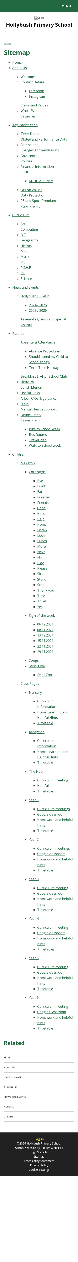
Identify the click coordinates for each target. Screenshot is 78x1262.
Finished (43, 497)
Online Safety (31, 415)
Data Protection (33, 195)
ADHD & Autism (41, 181)
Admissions (29, 144)
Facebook (36, 91)
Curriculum (21, 215)
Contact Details (32, 82)
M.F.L (24, 251)
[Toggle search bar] (8, 6)
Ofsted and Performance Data (44, 139)
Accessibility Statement (39, 1161)
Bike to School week (44, 429)
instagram (37, 96)
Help (41, 519)
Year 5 (34, 958)
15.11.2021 (45, 640)
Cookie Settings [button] (39, 1170)
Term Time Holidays (44, 367)
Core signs (37, 472)
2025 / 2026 (38, 310)
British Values (31, 190)
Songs (34, 660)
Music (25, 256)
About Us (19, 68)
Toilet (41, 601)
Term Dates (30, 133)
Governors (29, 155)
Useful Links (30, 393)
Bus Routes (38, 434)
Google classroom (51, 814)
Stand (41, 579)
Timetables (46, 949)
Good (41, 508)
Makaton (28, 463)
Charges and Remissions (40, 150)
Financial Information (37, 166)
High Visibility (39, 1152)
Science (26, 278)
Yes (40, 606)
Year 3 (34, 879)
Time (41, 595)
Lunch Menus (31, 387)
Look (41, 535)
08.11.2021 (45, 630)
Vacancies (28, 116)
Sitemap (39, 1156)
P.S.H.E (26, 267)
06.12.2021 (45, 624)
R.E (23, 273)
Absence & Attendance (38, 342)
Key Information (25, 125)
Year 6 (34, 997)
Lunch (42, 541)
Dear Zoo (44, 674)
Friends (43, 502)
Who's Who (29, 110)
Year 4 (34, 918)
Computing (29, 229)
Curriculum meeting (52, 780)
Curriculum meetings (53, 809)
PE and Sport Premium (38, 200)
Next (41, 552)
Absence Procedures (45, 351)
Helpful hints (47, 785)
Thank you (45, 590)
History (26, 246)
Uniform (27, 381)
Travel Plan (29, 420)
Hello (41, 513)
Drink (41, 486)
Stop (41, 584)
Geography (29, 240)
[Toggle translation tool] (18, 6)
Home (7, 44)
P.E (23, 262)
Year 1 (34, 800)
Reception (37, 732)
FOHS (25, 404)
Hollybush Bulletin (35, 296)
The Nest (36, 771)
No (39, 557)
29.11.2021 (45, 651)
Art (23, 223)
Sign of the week (42, 615)
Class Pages (30, 683)
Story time (37, 666)
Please (42, 568)
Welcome (28, 76)
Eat (39, 491)
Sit (39, 573)
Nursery (35, 692)
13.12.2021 (45, 635)
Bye (40, 480)
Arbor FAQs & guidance (39, 398)
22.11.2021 (45, 646)
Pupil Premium (32, 206)
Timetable (45, 723)
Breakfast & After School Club (44, 376)
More (41, 546)
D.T (23, 234)
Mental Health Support (39, 409)
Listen (42, 530)
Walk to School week (45, 445)
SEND (25, 172)
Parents (18, 333)
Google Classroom (51, 1012)
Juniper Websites (51, 1148)
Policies (26, 161)
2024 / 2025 (38, 305)
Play (40, 563)
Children (18, 454)
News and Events (25, 287)
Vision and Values (34, 105)
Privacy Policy (39, 1165)
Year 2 (34, 839)
